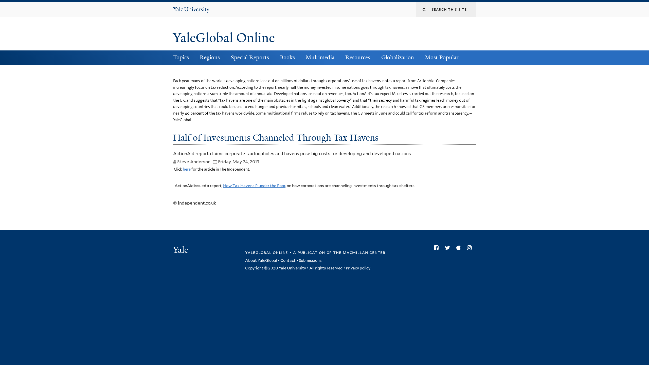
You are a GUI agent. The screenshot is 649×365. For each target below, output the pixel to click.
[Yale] (181, 250)
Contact (288, 260)
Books (287, 57)
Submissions (310, 260)
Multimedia (320, 57)
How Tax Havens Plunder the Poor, (254, 185)
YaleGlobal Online (224, 37)
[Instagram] (470, 247)
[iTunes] (459, 247)
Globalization (397, 57)
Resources (357, 57)
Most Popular (442, 57)
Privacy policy (358, 268)
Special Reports (250, 57)
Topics (181, 57)
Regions (210, 57)
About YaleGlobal (261, 260)
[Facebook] (437, 247)
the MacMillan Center (359, 252)
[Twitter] (449, 247)
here (187, 169)
